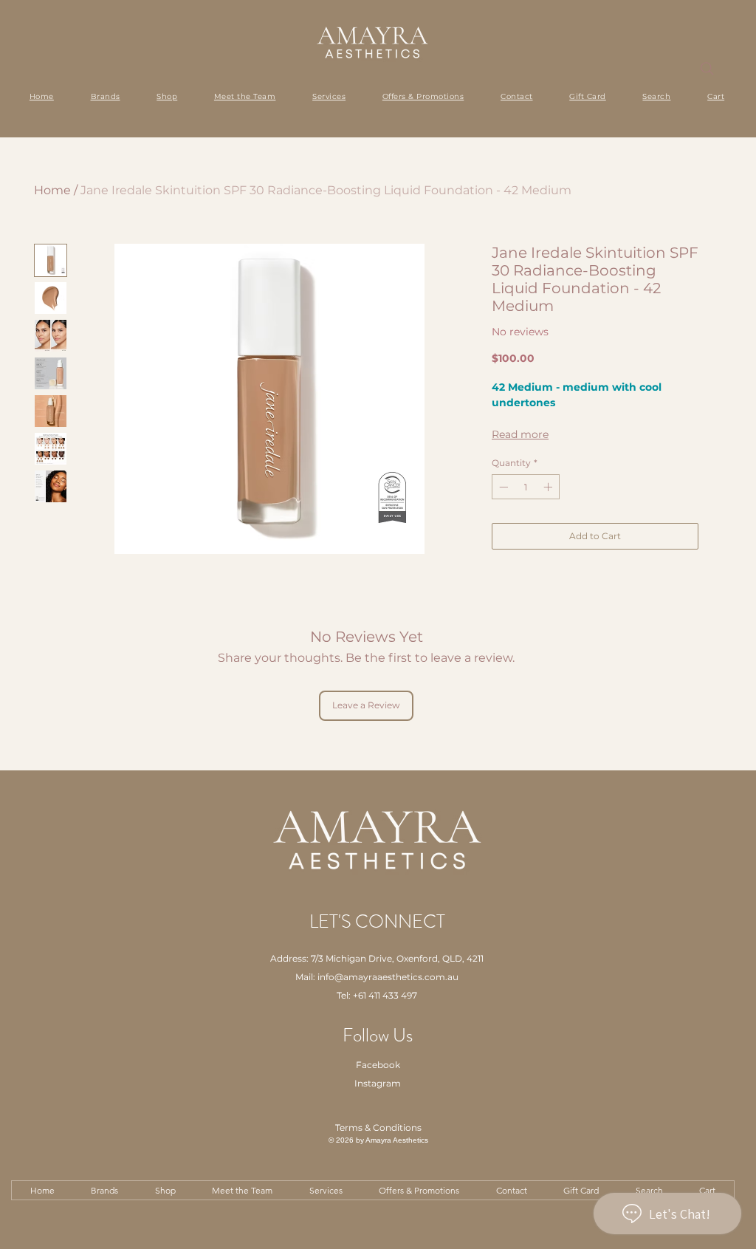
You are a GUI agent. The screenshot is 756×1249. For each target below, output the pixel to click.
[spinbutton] (525, 487)
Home (52, 190)
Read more (520, 434)
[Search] (707, 68)
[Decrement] (502, 487)
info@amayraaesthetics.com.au (387, 976)
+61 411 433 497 (385, 995)
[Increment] (549, 487)
